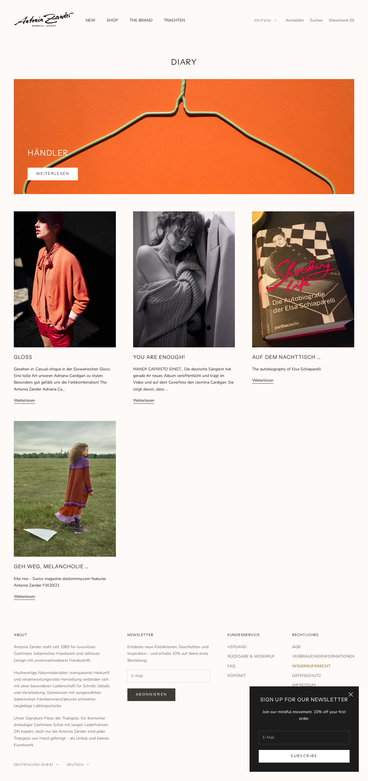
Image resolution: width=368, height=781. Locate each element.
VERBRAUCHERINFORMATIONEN (323, 656)
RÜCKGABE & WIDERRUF (251, 656)
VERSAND (236, 647)
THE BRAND (141, 20)
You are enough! (159, 357)
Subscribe (304, 756)
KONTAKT (236, 675)
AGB (296, 647)
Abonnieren (151, 694)
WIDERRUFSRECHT (311, 666)
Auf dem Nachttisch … (286, 357)
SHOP (112, 20)
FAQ (231, 666)
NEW (90, 20)
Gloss (23, 357)
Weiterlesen (53, 173)
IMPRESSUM (304, 685)
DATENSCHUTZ (306, 675)
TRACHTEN (174, 20)
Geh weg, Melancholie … (51, 566)
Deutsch (262, 20)
